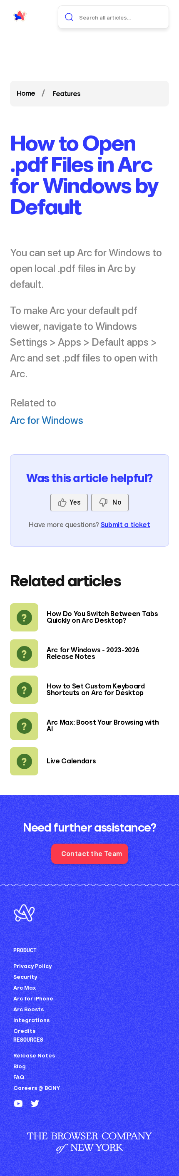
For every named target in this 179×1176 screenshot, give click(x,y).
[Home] (20, 15)
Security (25, 976)
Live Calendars (71, 761)
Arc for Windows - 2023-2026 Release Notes (93, 653)
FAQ (18, 1077)
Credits (24, 1031)
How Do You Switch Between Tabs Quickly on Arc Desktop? (102, 617)
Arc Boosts (28, 1009)
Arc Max (24, 987)
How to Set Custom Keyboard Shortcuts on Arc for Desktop (96, 689)
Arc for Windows (46, 419)
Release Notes (34, 1055)
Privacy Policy (32, 966)
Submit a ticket (125, 524)
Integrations (31, 1020)
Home (26, 93)
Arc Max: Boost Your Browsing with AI (103, 725)
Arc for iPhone (33, 998)
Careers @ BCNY (36, 1088)
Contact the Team (91, 853)
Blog (19, 1066)
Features (66, 93)
